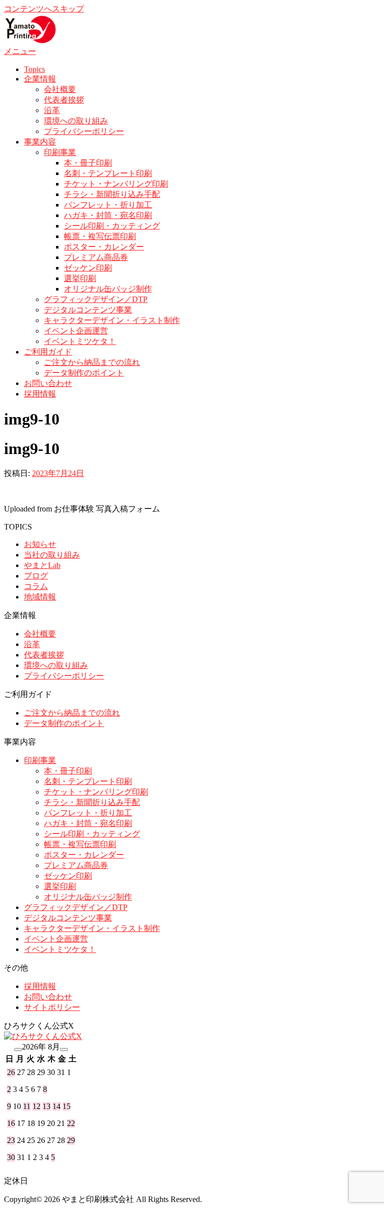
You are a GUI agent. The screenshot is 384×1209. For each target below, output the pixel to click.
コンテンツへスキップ (44, 8)
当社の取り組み (52, 554)
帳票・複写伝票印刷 (100, 236)
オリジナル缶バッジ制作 (108, 288)
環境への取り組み (76, 120)
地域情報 (40, 596)
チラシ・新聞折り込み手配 (112, 194)
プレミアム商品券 (96, 257)
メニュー (20, 51)
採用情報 (40, 394)
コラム (36, 586)
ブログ (36, 576)
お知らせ (40, 544)
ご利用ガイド (48, 352)
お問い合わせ (48, 383)
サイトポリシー (52, 1007)
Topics (34, 69)
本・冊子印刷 (88, 162)
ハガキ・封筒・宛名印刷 (108, 215)
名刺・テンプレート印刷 (108, 173)
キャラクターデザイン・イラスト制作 (112, 320)
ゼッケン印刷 (88, 268)
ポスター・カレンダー (104, 246)
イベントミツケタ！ (80, 341)
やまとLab (42, 565)
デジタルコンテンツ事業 (88, 310)
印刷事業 (60, 152)
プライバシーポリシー (84, 131)
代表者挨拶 (64, 100)
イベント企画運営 (76, 330)
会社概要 (60, 89)
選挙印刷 (80, 278)
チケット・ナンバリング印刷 (116, 184)
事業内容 (40, 142)
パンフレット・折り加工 (108, 204)
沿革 (52, 110)
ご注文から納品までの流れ (92, 362)
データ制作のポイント (84, 372)
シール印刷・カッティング (112, 226)
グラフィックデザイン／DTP (96, 299)
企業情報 (40, 78)
